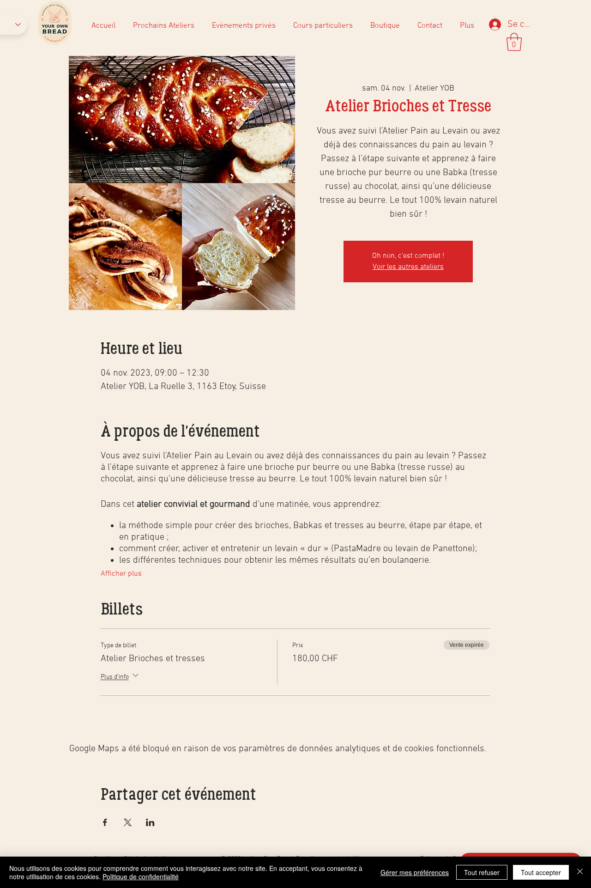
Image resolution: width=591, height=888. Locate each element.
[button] (514, 42)
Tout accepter (541, 872)
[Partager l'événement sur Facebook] (105, 822)
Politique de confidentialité (141, 876)
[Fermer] (579, 872)
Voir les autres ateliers (408, 267)
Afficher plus (121, 573)
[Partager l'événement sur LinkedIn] (150, 822)
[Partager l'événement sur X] (127, 822)
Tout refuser (482, 872)
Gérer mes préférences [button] (414, 872)
